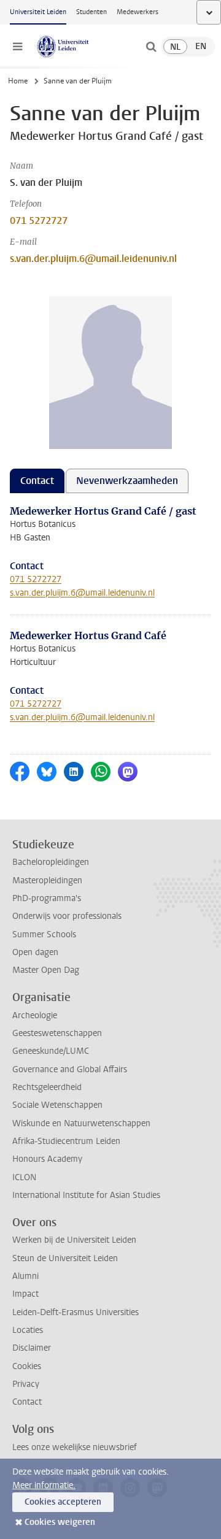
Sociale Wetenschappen (57, 1105)
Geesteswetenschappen (57, 1033)
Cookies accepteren (63, 1502)
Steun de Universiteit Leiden (65, 1258)
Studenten (91, 12)
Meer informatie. (44, 1485)
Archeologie (34, 1015)
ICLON (24, 1177)
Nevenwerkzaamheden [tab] (127, 480)
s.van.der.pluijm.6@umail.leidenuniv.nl (93, 258)
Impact (25, 1294)
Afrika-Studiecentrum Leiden (66, 1141)
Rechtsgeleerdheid (47, 1087)
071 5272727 (39, 220)
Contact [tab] (37, 480)
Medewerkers (137, 12)
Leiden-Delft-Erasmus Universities (75, 1312)
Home (18, 81)
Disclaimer (31, 1348)
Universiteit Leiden (38, 12)
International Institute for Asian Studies (86, 1195)
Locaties (27, 1330)
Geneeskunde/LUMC (50, 1051)
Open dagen (35, 952)
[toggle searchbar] (151, 46)
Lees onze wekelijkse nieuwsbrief (74, 1447)
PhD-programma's (46, 898)
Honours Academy (47, 1159)
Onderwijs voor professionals (67, 916)
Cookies (26, 1366)
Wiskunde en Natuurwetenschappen (81, 1123)
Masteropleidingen (47, 880)
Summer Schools (44, 934)
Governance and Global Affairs (69, 1069)
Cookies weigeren (60, 1522)
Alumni (25, 1276)
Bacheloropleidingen (50, 862)
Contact (27, 1402)
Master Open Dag (45, 970)
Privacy (25, 1384)
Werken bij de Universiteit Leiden (74, 1240)
